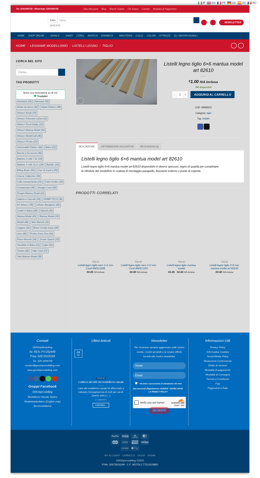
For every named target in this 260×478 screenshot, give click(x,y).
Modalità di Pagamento (165, 9)
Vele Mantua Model (29, 256)
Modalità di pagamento (217, 370)
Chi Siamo (133, 9)
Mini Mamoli (40, 222)
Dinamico (107, 35)
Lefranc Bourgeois (48, 204)
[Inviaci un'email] (42, 378)
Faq (217, 383)
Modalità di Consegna (218, 374)
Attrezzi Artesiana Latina (32, 118)
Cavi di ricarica (48, 170)
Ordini (151, 455)
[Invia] (196, 20)
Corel (80, 35)
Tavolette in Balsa (28, 245)
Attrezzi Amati (26, 113)
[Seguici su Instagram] (36, 378)
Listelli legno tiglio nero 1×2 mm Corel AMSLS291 (138, 267)
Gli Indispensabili (186, 35)
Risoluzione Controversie (218, 361)
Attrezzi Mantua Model (31, 130)
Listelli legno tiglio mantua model (181, 267)
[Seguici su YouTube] (54, 378)
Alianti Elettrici (51, 107)
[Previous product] (241, 45)
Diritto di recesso (217, 365)
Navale (55, 35)
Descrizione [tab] (87, 146)
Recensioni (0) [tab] (149, 146)
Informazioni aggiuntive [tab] (117, 146)
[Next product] (233, 45)
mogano (23, 228)
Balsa (50, 147)
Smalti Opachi (49, 239)
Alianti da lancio (27, 107)
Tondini (23, 251)
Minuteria (125, 35)
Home (21, 35)
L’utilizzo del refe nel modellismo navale (101, 382)
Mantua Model (26, 216)
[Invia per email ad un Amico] (207, 127)
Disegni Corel (47, 187)
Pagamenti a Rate (218, 388)
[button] (204, 23)
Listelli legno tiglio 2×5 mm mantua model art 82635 (224, 267)
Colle (139, 35)
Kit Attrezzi (25, 204)
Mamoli (47, 210)
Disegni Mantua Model (30, 193)
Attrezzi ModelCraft (29, 136)
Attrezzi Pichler (27, 141)
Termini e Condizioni (217, 379)
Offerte (55, 25)
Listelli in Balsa (27, 210)
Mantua (93, 35)
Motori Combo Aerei (45, 228)
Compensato (25, 187)
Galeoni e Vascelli (28, 199)
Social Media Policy (218, 356)
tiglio (107, 45)
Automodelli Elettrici (29, 147)
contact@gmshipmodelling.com (42, 365)
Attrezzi (165, 35)
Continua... (100, 405)
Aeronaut (42, 101)
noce (22, 233)
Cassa (141, 455)
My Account (112, 455)
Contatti (146, 9)
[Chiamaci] (48, 378)
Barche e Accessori (29, 153)
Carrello (128, 455)
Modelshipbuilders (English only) (42, 401)
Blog (104, 9)
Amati (69, 35)
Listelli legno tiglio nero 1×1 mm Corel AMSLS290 (95, 267)
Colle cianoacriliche (29, 181)
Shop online (36, 35)
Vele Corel (39, 251)
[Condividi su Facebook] (200, 127)
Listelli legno (85, 45)
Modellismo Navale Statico (42, 396)
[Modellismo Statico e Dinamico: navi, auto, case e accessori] (29, 23)
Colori (151, 35)
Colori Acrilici (54, 181)
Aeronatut (24, 101)
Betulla (53, 164)
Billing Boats (25, 170)
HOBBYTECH (53, 199)
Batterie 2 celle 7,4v (29, 158)
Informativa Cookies (218, 351)
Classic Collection (28, 176)
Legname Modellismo (49, 45)
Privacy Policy (217, 347)
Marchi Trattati (116, 9)
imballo (206, 118)
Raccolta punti (90, 9)
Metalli (22, 222)
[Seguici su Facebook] (30, 378)
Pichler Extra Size (41, 233)
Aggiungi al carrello (212, 94)
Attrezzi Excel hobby (30, 124)
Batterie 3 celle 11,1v (30, 164)
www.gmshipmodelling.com (42, 370)
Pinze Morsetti (26, 239)
